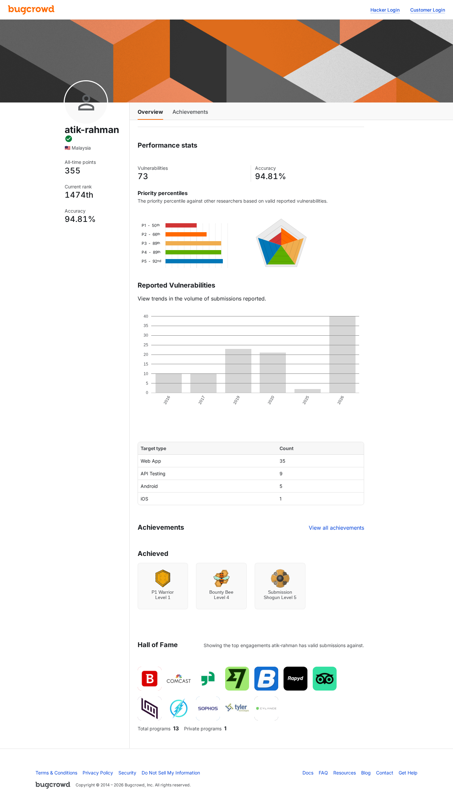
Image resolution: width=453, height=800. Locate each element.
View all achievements (336, 527)
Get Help (408, 772)
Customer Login (427, 10)
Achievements (190, 111)
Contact (384, 772)
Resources (344, 772)
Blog (366, 772)
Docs (307, 772)
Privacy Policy (98, 772)
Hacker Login (385, 10)
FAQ (323, 772)
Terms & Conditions (56, 772)
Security (127, 772)
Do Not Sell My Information (171, 772)
